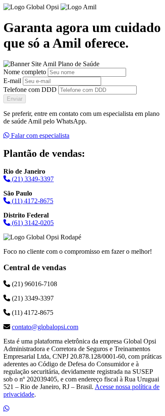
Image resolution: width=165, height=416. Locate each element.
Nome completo (24, 71)
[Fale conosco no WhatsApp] (6, 408)
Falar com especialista (39, 135)
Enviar (14, 99)
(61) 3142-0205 (32, 222)
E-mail (12, 80)
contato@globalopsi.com (45, 326)
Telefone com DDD (30, 89)
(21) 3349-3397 (32, 179)
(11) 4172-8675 (31, 200)
